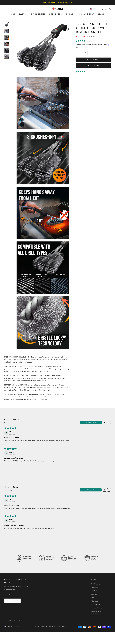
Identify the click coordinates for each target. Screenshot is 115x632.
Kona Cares (94, 587)
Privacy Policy (95, 604)
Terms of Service (96, 608)
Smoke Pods (55, 14)
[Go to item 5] (6, 50)
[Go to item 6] (6, 56)
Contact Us (94, 594)
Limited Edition (38, 14)
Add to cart (93, 59)
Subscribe (12, 600)
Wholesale (94, 601)
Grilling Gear (86, 14)
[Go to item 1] (6, 24)
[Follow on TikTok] (19, 620)
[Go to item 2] (6, 30)
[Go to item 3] (6, 37)
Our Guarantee (96, 584)
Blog (92, 598)
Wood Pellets (18, 14)
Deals (101, 14)
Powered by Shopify (59, 626)
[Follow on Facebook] (5, 620)
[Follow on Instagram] (10, 620)
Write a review (91, 422)
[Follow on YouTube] (14, 620)
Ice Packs (70, 14)
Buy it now (93, 65)
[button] (80, 41)
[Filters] (104, 422)
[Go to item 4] (6, 43)
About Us (94, 591)
